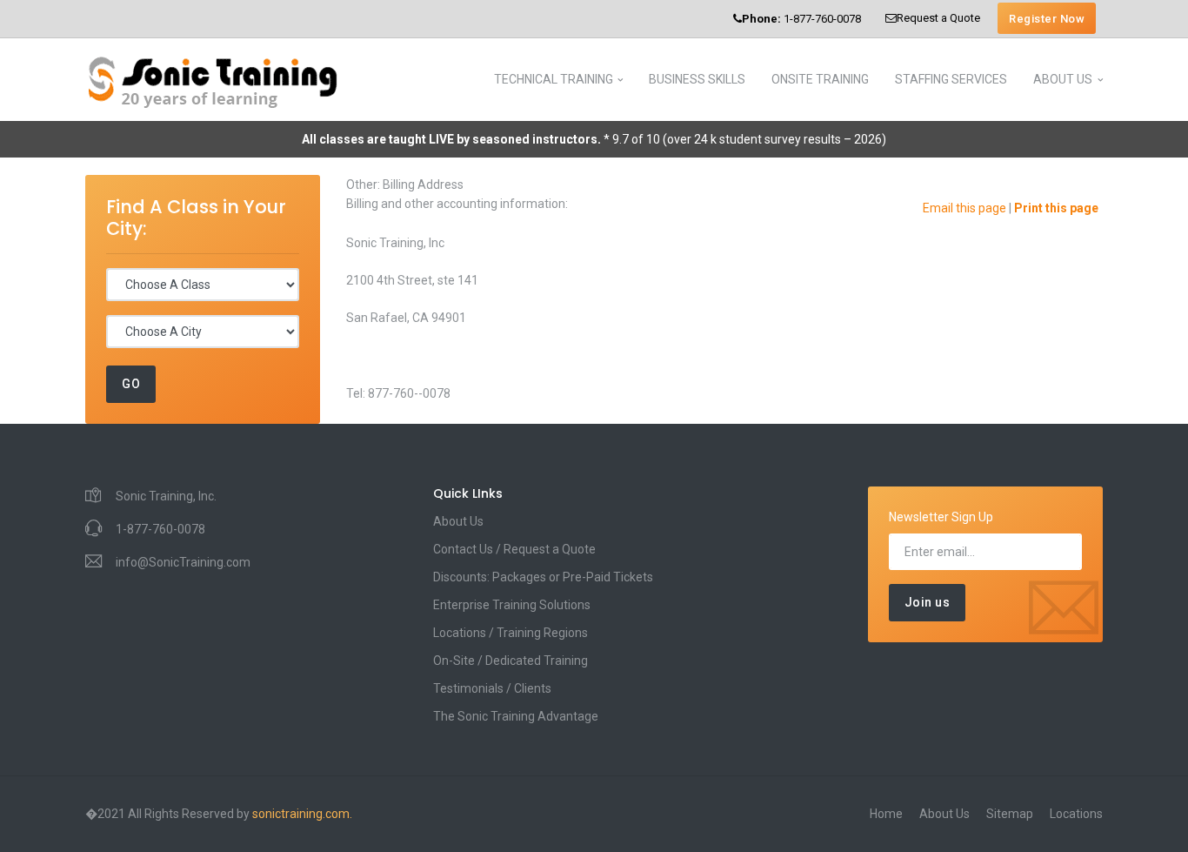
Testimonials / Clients (492, 688)
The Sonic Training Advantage (515, 716)
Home (886, 814)
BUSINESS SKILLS (697, 79)
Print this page (1056, 208)
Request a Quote (938, 17)
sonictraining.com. (302, 814)
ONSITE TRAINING (820, 79)
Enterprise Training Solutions (512, 605)
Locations (1076, 814)
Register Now (1047, 18)
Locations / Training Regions (510, 633)
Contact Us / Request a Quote (514, 549)
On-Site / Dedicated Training (510, 661)
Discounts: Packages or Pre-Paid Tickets (543, 577)
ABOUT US (1062, 79)
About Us (458, 521)
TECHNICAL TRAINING (553, 79)
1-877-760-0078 (801, 18)
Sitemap (1009, 814)
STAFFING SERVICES (951, 79)
